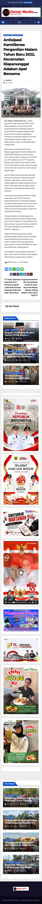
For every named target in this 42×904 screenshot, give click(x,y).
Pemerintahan (8, 35)
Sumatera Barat (17, 35)
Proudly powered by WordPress (11, 900)
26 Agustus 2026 (13, 804)
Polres (17, 795)
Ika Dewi (8, 80)
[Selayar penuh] (36, 602)
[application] (21, 572)
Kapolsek (18, 862)
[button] (35, 22)
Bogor (7, 330)
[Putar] (6, 602)
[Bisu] (33, 602)
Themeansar (35, 900)
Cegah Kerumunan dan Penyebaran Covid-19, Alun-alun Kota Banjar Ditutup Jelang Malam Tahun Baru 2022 (29, 287)
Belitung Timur (10, 351)
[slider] (19, 602)
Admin (20, 338)
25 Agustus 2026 (13, 848)
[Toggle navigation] (19, 22)
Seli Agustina (22, 360)
